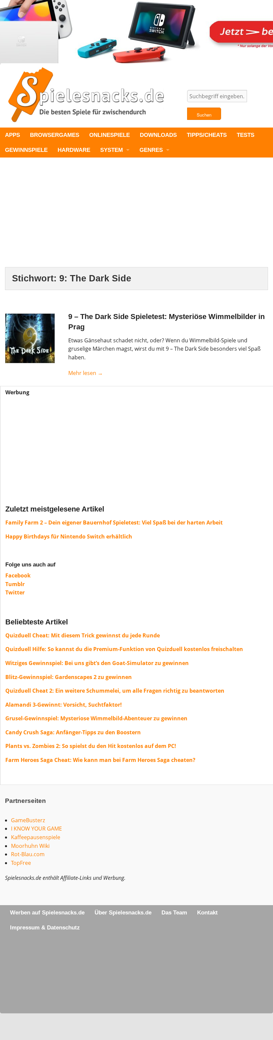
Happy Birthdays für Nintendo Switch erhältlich (68, 536)
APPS (12, 135)
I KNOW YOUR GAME (36, 828)
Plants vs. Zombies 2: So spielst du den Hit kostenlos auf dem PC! (90, 746)
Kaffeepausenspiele (35, 837)
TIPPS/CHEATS (207, 135)
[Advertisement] (136, 217)
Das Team (174, 912)
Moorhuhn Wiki (30, 846)
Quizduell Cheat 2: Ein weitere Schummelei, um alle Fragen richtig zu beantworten (114, 690)
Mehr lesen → (85, 373)
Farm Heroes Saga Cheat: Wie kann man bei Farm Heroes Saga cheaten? (100, 760)
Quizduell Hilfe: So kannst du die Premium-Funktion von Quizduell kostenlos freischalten (124, 649)
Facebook (18, 575)
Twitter (15, 592)
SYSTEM (111, 150)
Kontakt (207, 912)
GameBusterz (28, 820)
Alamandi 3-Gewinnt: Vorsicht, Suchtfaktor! (63, 704)
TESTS (245, 135)
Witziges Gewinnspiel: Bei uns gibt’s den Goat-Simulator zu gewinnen (97, 663)
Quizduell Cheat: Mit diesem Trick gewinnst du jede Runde (82, 635)
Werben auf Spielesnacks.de (47, 912)
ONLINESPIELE (109, 135)
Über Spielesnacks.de (123, 912)
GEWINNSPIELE (26, 150)
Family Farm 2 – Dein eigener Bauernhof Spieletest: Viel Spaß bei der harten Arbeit (114, 522)
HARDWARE (74, 150)
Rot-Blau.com (28, 854)
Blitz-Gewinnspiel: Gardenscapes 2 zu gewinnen (68, 677)
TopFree (21, 863)
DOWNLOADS (158, 135)
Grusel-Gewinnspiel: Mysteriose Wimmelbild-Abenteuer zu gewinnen (96, 718)
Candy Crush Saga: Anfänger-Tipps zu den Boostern (73, 732)
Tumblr (15, 584)
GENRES (151, 150)
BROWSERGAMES (54, 135)
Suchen (204, 115)
